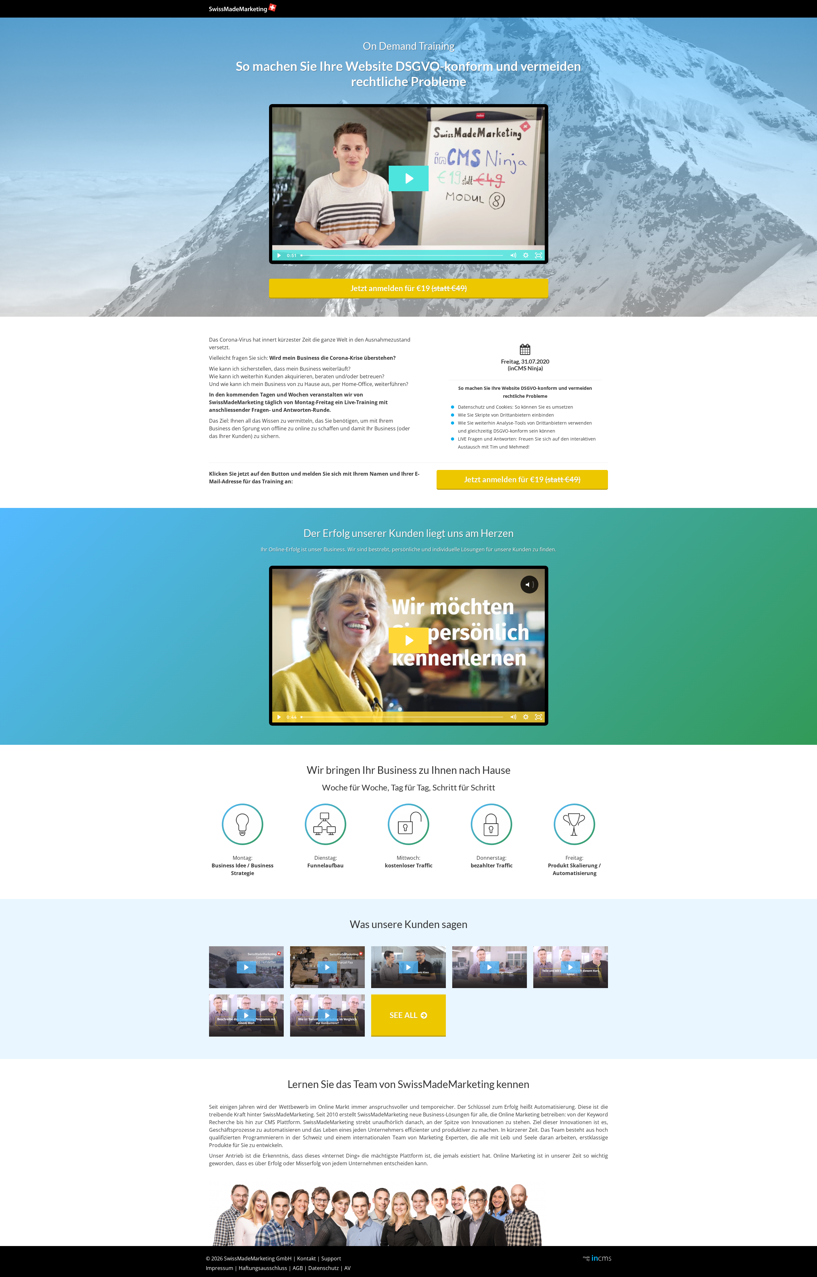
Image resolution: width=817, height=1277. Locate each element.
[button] (246, 967)
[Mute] (513, 255)
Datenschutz (323, 1268)
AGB (298, 1268)
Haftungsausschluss (263, 1268)
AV (347, 1268)
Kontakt (306, 1258)
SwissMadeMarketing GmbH (258, 1258)
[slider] (403, 255)
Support (331, 1258)
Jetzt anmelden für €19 (408, 288)
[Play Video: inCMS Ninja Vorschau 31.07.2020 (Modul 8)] (409, 178)
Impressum (219, 1268)
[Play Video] (278, 255)
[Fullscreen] (538, 255)
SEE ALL (403, 1015)
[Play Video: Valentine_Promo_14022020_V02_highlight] (409, 640)
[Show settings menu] (526, 255)
